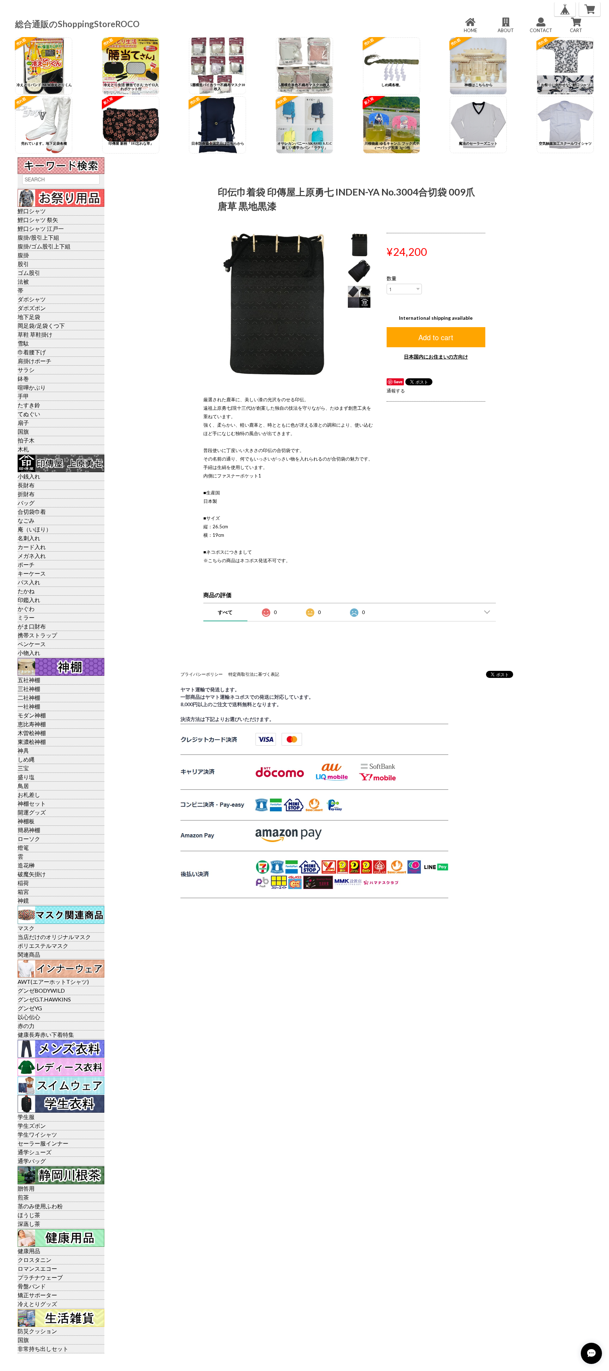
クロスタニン (34, 1259)
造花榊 (26, 865)
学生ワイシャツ (37, 1134)
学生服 (26, 1116)
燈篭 (23, 847)
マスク (26, 928)
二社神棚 (29, 697)
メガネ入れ (32, 555)
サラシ (26, 369)
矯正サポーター (37, 1295)
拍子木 (26, 440)
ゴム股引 (29, 272)
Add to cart (435, 337)
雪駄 (23, 343)
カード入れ (32, 546)
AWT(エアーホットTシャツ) (53, 981)
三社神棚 (29, 688)
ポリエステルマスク (43, 945)
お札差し (29, 794)
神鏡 (23, 900)
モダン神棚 (32, 715)
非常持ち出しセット (43, 1348)
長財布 (26, 485)
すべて (225, 612)
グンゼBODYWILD (41, 990)
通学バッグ (32, 1160)
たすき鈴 (29, 405)
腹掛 (23, 255)
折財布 (26, 494)
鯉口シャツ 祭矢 (38, 219)
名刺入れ (29, 538)
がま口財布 (32, 626)
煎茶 (23, 1197)
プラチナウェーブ (40, 1277)
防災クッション (37, 1331)
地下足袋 (29, 316)
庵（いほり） (34, 529)
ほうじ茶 (29, 1214)
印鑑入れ (29, 599)
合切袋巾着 (32, 511)
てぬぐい (29, 413)
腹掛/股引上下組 (38, 237)
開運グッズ (32, 812)
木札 (23, 449)
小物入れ (29, 652)
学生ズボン (32, 1125)
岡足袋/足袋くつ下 (41, 325)
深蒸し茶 (29, 1223)
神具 (23, 750)
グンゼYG (30, 1008)
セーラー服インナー (43, 1143)
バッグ (26, 502)
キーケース (32, 573)
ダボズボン (32, 308)
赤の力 (26, 1025)
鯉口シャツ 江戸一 (41, 228)
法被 (23, 281)
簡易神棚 (29, 829)
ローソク (29, 838)
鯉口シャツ (32, 211)
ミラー (26, 617)
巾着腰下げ (32, 352)
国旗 (23, 431)
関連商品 (29, 954)
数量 (391, 278)
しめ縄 (26, 759)
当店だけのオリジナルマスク (54, 936)
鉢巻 (23, 378)
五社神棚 (29, 680)
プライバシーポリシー (201, 674)
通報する (396, 390)
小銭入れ (29, 476)
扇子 (23, 422)
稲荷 (23, 882)
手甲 (23, 396)
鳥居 (23, 785)
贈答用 (26, 1188)
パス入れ (29, 582)
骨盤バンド (32, 1286)
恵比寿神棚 (32, 724)
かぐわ (26, 608)
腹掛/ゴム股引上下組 (44, 246)
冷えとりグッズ (37, 1303)
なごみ (26, 520)
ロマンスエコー (37, 1268)
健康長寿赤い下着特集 (46, 1034)
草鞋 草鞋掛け (35, 334)
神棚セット (32, 803)
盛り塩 (26, 777)
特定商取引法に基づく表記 (253, 674)
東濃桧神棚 (32, 741)
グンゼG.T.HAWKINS (44, 999)
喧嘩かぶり (32, 387)
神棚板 (26, 821)
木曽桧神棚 (32, 732)
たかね (26, 591)
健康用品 (29, 1250)
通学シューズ (34, 1152)
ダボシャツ (32, 299)
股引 (23, 263)
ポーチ (26, 564)
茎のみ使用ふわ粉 (40, 1206)
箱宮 (23, 891)
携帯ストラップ (37, 635)
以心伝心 (29, 1017)
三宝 (23, 768)
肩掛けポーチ (34, 360)
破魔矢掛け (32, 874)
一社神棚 (29, 706)
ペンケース (32, 644)
